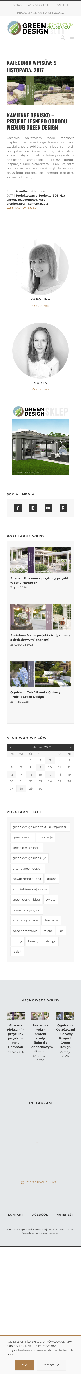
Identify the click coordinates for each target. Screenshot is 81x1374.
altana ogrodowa (25, 920)
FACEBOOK (39, 1214)
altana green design (28, 868)
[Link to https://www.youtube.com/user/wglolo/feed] (48, 508)
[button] (40, 306)
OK (24, 1365)
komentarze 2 (38, 203)
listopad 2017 (40, 747)
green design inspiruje (29, 858)
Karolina (22, 191)
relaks (48, 931)
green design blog (26, 899)
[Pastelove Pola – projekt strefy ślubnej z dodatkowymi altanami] (40, 617)
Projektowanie (27, 195)
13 (11, 774)
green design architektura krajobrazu (40, 827)
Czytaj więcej (22, 207)
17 (50, 774)
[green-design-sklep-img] (40, 407)
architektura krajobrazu (30, 889)
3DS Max (59, 195)
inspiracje (45, 837)
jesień (17, 951)
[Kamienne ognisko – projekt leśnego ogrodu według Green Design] (40, 91)
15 (30, 774)
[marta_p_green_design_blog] (40, 324)
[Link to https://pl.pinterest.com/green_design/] (63, 508)
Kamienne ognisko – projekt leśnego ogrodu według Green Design (37, 121)
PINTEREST (64, 1214)
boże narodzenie (25, 931)
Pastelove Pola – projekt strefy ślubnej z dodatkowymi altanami (43, 1038)
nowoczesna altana (27, 878)
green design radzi (26, 847)
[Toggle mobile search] (63, 37)
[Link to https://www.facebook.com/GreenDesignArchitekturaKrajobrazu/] (18, 508)
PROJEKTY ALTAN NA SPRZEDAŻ (40, 12)
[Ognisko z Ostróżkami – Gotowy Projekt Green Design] (40, 674)
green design (22, 837)
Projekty (45, 195)
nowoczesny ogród (26, 910)
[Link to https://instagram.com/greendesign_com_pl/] (33, 508)
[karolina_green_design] (40, 240)
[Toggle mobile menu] (72, 37)
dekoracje (51, 920)
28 (21, 788)
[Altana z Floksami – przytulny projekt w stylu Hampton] (40, 560)
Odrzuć (52, 1365)
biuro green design (42, 941)
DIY (61, 931)
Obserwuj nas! (42, 1182)
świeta (50, 899)
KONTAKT (15, 1214)
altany (17, 941)
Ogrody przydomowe (22, 199)
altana (52, 878)
